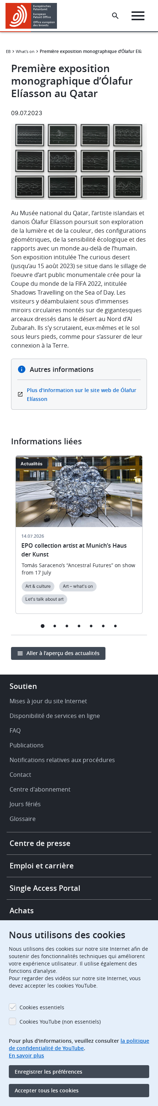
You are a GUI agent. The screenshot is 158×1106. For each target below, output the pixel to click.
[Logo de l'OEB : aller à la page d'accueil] (34, 16)
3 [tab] (67, 626)
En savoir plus (26, 1055)
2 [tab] (55, 626)
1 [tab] (43, 626)
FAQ (15, 730)
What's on (25, 51)
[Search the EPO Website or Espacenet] (115, 15)
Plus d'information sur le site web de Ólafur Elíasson (81, 394)
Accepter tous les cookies (47, 1090)
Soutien (23, 686)
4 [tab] (79, 626)
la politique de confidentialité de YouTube (79, 1044)
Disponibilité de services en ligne (55, 716)
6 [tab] (103, 626)
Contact (20, 775)
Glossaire (23, 819)
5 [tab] (91, 626)
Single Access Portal (45, 888)
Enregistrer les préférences (48, 1071)
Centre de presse (40, 843)
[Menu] (138, 16)
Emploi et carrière (42, 866)
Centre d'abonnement (40, 789)
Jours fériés (25, 804)
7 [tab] (115, 626)
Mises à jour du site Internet (48, 701)
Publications (27, 745)
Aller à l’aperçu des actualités (63, 653)
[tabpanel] (79, 539)
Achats (22, 910)
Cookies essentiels (41, 1007)
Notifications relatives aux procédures (62, 760)
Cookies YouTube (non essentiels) (60, 1021)
